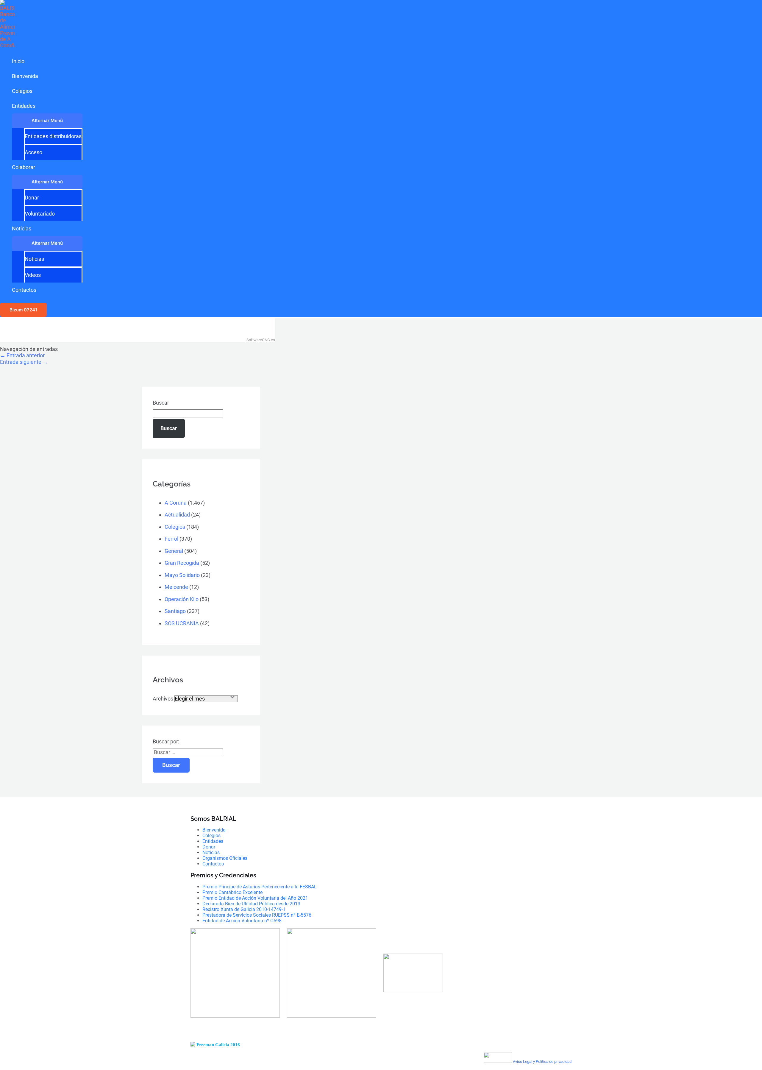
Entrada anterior (22, 355)
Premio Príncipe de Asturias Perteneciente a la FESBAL (259, 887)
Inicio (18, 61)
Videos (33, 275)
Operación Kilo (182, 599)
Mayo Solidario (182, 575)
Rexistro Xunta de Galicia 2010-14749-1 (243, 909)
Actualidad (177, 514)
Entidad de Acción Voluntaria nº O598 (242, 921)
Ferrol (171, 539)
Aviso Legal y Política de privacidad (542, 1061)
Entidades (23, 106)
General (174, 551)
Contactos (24, 290)
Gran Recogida (182, 563)
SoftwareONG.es (260, 340)
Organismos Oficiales (224, 858)
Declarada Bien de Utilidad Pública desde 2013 (251, 904)
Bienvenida (25, 76)
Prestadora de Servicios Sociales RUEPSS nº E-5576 (256, 915)
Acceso (33, 152)
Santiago (175, 611)
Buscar (161, 403)
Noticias (21, 228)
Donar (32, 197)
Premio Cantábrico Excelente (232, 892)
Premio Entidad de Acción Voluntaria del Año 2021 (255, 898)
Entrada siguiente (24, 362)
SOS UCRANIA (182, 623)
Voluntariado (40, 213)
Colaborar (23, 167)
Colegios (22, 91)
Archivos (163, 698)
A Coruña (176, 503)
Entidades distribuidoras (53, 136)
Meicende (176, 587)
